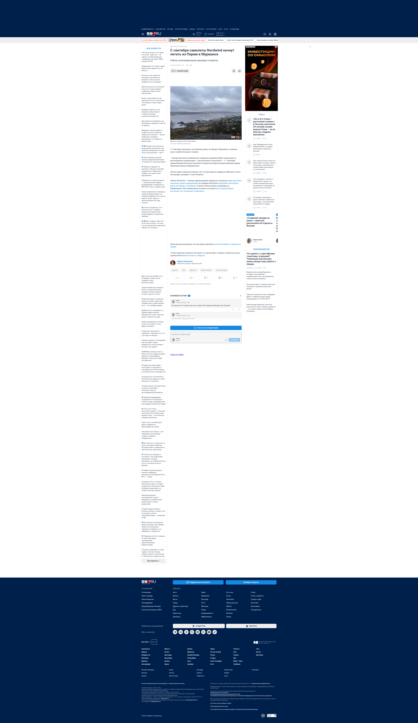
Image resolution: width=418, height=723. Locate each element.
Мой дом (204, 606)
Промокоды (234, 29)
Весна (175, 599)
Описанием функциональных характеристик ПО (225, 694)
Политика (230, 599)
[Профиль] (275, 34)
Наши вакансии (148, 599)
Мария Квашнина (185, 261)
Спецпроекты (256, 610)
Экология (254, 603)
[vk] (181, 632)
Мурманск (193, 270)
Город (175, 603)
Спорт (253, 592)
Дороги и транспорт (180, 606)
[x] (203, 632)
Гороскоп (200, 29)
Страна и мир (256, 599)
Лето (203, 603)
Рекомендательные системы (219, 706)
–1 (239, 322)
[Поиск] (264, 34)
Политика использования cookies (220, 703)
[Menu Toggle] (142, 34)
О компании (146, 592)
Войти (178, 340)
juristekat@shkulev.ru (191, 700)
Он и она (229, 592)
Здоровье (176, 617)
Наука (203, 610)
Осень (228, 596)
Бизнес (175, 596)
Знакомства (160, 29)
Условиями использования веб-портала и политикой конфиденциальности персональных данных (241, 695)
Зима (203, 592)
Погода (170, 29)
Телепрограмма (181, 29)
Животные (177, 613)
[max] (198, 632)
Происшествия (232, 603)
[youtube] (209, 632)
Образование (206, 617)
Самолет (175, 270)
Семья (228, 617)
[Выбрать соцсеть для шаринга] (239, 71)
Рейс (183, 270)
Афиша (192, 29)
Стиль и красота (257, 596)
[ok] (186, 632)
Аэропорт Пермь (221, 270)
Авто (175, 592)
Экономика (255, 606)
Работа (229, 606)
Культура (204, 599)
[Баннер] (176, 40)
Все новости (154, 48)
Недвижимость (148, 29)
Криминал (205, 596)
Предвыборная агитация (151, 606)
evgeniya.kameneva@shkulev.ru (261, 683)
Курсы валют (211, 29)
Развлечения (231, 610)
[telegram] (175, 632)
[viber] (192, 632)
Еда (174, 610)
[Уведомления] (270, 34)
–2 (239, 309)
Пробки (209, 34)
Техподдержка (147, 603)
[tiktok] (214, 632)
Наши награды (147, 596)
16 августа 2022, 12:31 (177, 65)
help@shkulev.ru (156, 701)
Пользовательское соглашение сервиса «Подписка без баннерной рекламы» (234, 709)
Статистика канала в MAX (152, 610)
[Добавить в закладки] (234, 71)
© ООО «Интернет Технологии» (152, 716)
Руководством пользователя (219, 692)
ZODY (220, 29)
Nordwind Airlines (206, 270)
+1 (233, 322)
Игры (226, 29)
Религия (229, 613)
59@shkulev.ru (165, 698)
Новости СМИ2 (177, 354)
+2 (233, 309)
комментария (181, 71)
